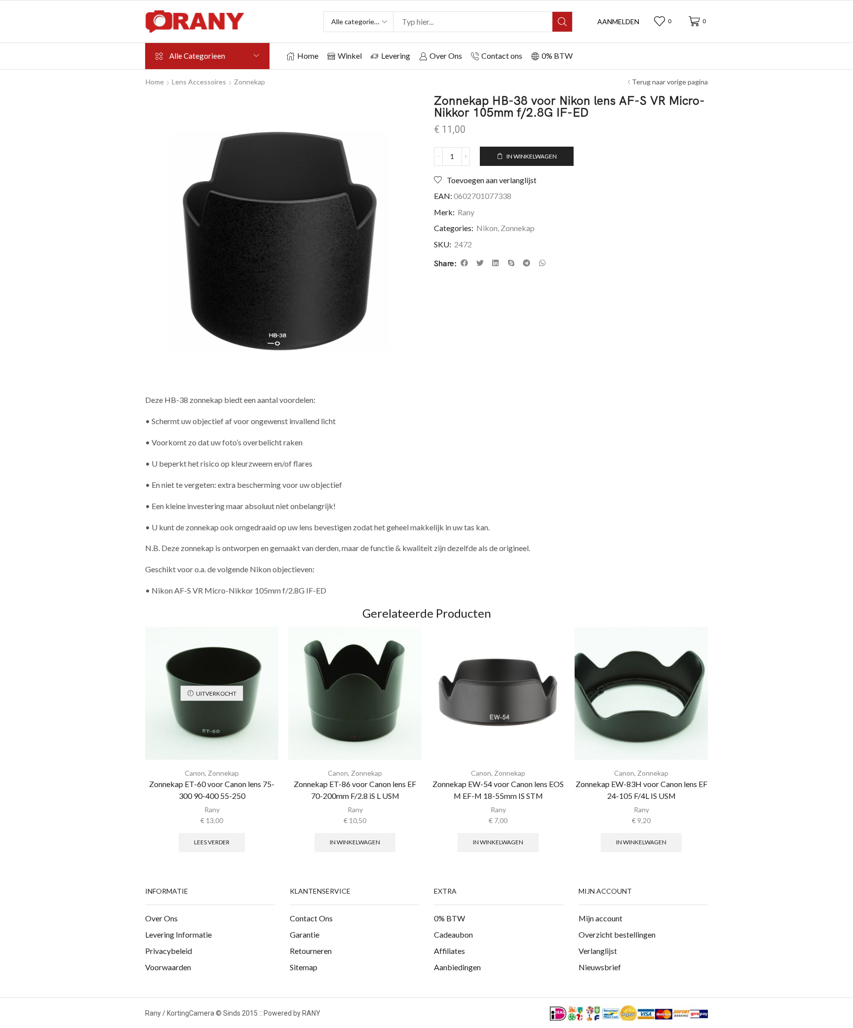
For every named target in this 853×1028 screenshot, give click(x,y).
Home (155, 82)
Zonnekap (249, 82)
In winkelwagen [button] (355, 842)
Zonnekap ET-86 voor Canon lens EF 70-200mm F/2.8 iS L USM (355, 789)
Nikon (487, 228)
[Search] (562, 22)
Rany (466, 212)
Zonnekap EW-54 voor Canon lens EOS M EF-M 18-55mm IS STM (498, 789)
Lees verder (212, 842)
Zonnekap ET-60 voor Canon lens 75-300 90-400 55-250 (211, 789)
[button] (618, 21)
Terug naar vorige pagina (670, 82)
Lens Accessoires (199, 82)
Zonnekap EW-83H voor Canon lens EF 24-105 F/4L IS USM (641, 789)
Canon (195, 773)
